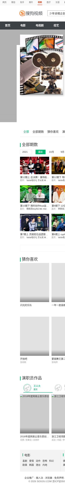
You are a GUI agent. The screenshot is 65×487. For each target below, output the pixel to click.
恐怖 (44, 460)
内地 (44, 465)
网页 (4, 2)
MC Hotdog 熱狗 (47, 209)
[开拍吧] (34, 336)
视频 (40, 2)
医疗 (49, 2)
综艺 (56, 25)
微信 (13, 2)
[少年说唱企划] (41, 65)
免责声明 (59, 477)
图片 (31, 2)
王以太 (41, 180)
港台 (38, 465)
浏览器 (48, 477)
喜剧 (24, 460)
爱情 (31, 460)
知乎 (22, 2)
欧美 (24, 465)
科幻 (51, 460)
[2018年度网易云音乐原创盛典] (34, 413)
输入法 (39, 477)
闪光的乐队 (26, 305)
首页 (7, 25)
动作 (38, 460)
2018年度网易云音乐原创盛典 (35, 436)
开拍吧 (23, 358)
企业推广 (29, 477)
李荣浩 (61, 209)
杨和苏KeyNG (33, 209)
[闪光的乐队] (34, 282)
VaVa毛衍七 (32, 180)
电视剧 (40, 25)
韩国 (31, 465)
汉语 (58, 2)
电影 (23, 25)
